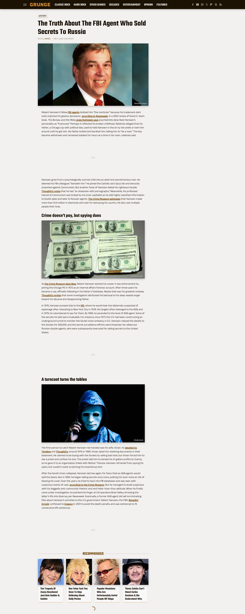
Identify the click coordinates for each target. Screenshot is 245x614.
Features (162, 4)
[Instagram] (202, 4)
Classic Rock (62, 4)
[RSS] (220, 4)
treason (68, 504)
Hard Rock (80, 4)
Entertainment (131, 4)
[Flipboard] (211, 4)
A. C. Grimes (45, 38)
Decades (114, 4)
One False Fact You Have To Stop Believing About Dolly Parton (78, 594)
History (42, 15)
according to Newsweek (95, 116)
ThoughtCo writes (51, 295)
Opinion (148, 4)
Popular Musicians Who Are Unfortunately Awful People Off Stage (107, 594)
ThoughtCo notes (51, 191)
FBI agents (73, 112)
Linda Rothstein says (87, 119)
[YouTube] (197, 4)
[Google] (216, 4)
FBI (82, 305)
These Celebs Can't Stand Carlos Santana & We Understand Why (134, 594)
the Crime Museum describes (60, 283)
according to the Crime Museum (87, 484)
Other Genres (97, 4)
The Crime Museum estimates (104, 198)
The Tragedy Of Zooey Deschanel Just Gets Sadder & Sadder (50, 594)
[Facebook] (193, 4)
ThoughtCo (62, 451)
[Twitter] (207, 4)
